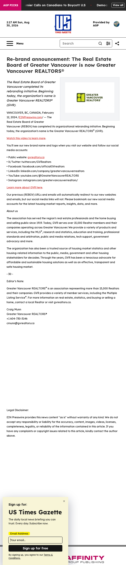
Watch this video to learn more (26, 138)
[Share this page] (117, 43)
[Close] (64, 501)
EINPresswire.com (30, 117)
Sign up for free (35, 548)
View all (118, 5)
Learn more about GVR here (24, 187)
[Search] (100, 43)
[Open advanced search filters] (108, 43)
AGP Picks (10, 5)
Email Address (19, 533)
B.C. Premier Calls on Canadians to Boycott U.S (50, 5)
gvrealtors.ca (36, 157)
